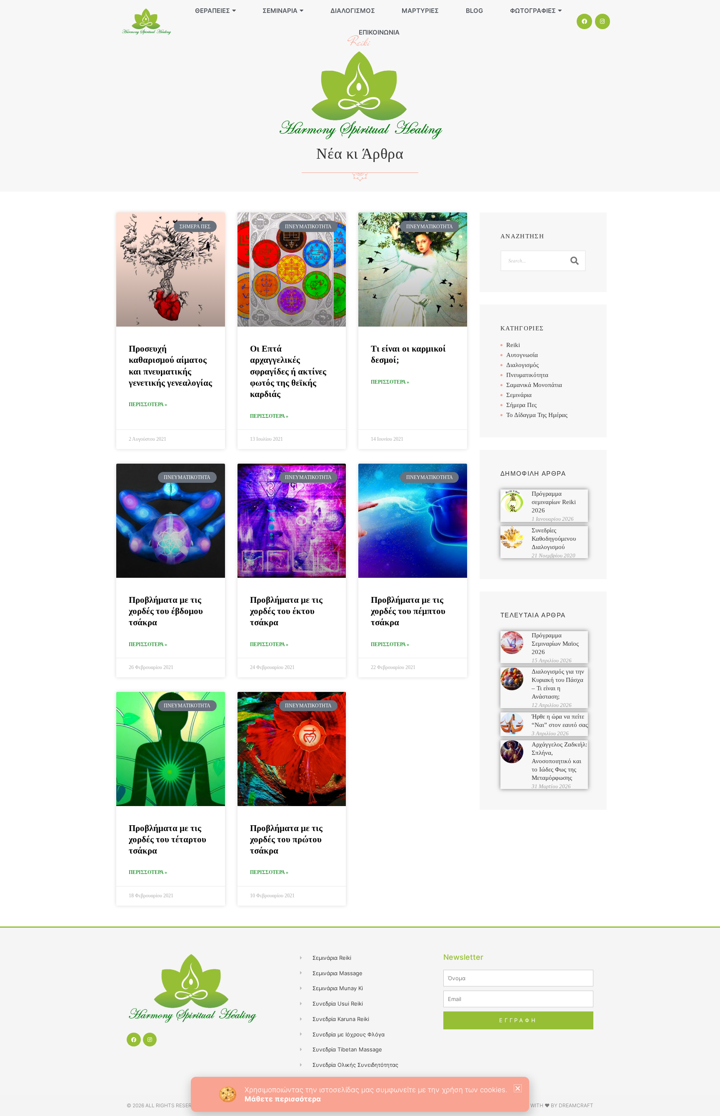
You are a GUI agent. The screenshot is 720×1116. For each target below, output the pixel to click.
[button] (518, 1088)
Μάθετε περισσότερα (283, 1099)
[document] (360, 558)
